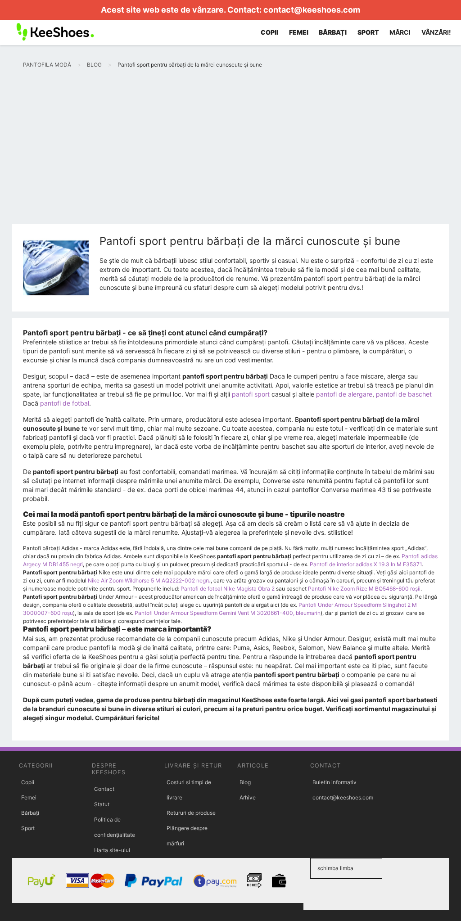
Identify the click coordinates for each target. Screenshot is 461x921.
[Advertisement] (230, 157)
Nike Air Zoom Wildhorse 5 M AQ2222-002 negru (149, 580)
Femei (28, 797)
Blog (245, 782)
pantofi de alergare (344, 394)
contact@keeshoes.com (311, 9)
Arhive (248, 797)
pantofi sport (251, 394)
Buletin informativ (334, 782)
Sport (28, 828)
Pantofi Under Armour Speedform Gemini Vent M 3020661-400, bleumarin (228, 612)
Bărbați (30, 812)
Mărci (400, 32)
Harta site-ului (112, 850)
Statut (101, 804)
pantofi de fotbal (64, 403)
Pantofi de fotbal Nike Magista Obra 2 (228, 588)
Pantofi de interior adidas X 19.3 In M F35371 (366, 564)
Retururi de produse (191, 812)
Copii (27, 782)
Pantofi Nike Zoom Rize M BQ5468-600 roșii (364, 588)
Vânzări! (436, 32)
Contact (104, 789)
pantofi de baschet (404, 394)
